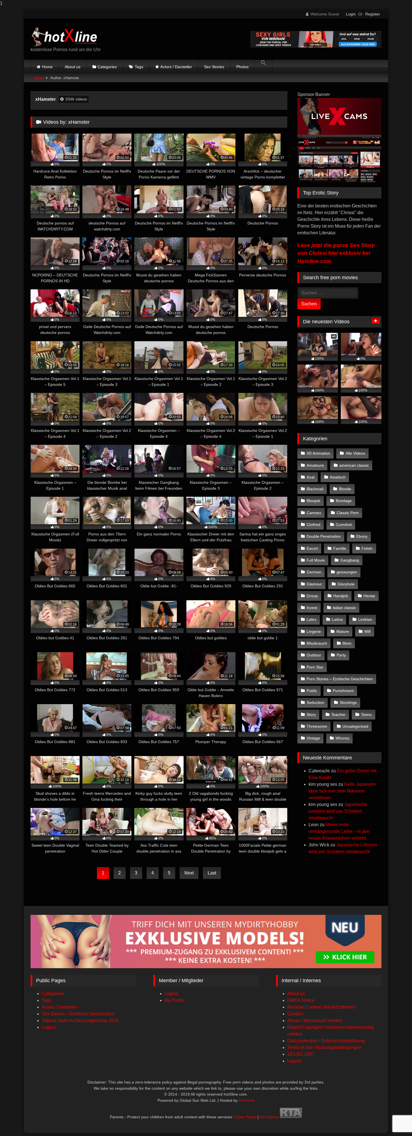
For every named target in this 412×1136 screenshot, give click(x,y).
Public (312, 690)
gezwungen (347, 572)
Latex (311, 619)
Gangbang (349, 560)
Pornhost (247, 1100)
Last (212, 873)
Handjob (340, 596)
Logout (48, 1027)
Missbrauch (317, 643)
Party (341, 655)
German (314, 572)
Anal (310, 477)
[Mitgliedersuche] (206, 966)
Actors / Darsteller (176, 67)
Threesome (317, 726)
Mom (346, 643)
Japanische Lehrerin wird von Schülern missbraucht (338, 811)
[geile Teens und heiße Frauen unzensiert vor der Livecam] (339, 180)
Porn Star (315, 667)
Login (351, 14)
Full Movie (316, 560)
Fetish (367, 548)
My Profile (174, 1000)
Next (189, 873)
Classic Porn (348, 512)
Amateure (315, 465)
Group (312, 596)
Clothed (313, 524)
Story (311, 714)
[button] (263, 67)
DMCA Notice (300, 1000)
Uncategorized (355, 726)
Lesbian (365, 619)
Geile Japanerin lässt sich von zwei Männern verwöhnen (342, 791)
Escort (312, 548)
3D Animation (318, 453)
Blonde (345, 489)
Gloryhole (346, 584)
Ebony (361, 536)
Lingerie (314, 631)
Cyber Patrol (245, 1117)
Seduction (315, 702)
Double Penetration (324, 536)
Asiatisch (338, 477)
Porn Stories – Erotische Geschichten (340, 679)
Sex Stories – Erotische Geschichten (78, 1013)
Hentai (369, 596)
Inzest (312, 607)
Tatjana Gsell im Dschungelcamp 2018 (80, 1020)
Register (372, 14)
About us (72, 67)
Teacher (338, 714)
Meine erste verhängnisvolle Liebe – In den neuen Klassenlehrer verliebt (339, 831)
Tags (139, 67)
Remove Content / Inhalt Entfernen (321, 1007)
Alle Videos (355, 453)
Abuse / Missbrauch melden (314, 1020)
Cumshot (344, 524)
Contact (295, 1013)
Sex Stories (214, 67)
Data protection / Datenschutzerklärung (326, 1040)
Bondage (344, 500)
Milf (367, 631)
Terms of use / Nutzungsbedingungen (324, 1047)
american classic (354, 465)
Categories (107, 67)
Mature (342, 631)
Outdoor (314, 655)
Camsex (314, 512)
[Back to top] (394, 1120)
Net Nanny (269, 1117)
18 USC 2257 (300, 1054)
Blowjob (313, 500)
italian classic (344, 607)
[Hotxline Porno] (66, 34)
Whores (342, 738)
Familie (339, 548)
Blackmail (315, 489)
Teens (366, 714)
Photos (242, 67)
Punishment (343, 690)
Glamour (314, 584)
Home (47, 67)
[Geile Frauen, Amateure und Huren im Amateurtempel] (315, 46)
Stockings (348, 702)
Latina (337, 619)
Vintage (313, 738)
